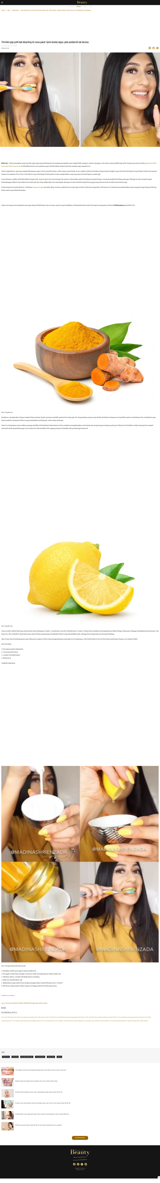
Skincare (78, 6)
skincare (15, 10)
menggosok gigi (37, 187)
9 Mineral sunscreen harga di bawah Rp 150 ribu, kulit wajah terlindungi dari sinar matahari (38, 1125)
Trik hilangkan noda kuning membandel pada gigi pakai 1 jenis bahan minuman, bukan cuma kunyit (40, 1070)
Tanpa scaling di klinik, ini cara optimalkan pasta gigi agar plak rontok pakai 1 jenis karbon (128, 1017)
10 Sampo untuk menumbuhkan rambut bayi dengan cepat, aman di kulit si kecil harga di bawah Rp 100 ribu (43, 1103)
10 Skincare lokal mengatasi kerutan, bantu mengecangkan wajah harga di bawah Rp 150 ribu (38, 1092)
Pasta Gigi (15, 1057)
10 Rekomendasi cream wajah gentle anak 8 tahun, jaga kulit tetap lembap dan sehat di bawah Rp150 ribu (42, 1114)
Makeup (85, 6)
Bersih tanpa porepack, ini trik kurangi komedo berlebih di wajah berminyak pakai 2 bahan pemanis (122, 1021)
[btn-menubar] (2, 2)
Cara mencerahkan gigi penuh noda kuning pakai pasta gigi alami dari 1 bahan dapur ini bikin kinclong (27, 1017)
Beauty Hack (51, 1057)
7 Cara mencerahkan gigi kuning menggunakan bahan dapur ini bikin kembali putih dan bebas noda (79, 1017)
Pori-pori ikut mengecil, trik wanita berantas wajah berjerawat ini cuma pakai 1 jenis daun (74, 1021)
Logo (82, 2)
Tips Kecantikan (40, 1057)
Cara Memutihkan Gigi (26, 1057)
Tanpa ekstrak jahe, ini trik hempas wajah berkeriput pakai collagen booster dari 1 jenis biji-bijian (26, 1021)
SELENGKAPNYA (80, 1138)
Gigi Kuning (6, 1057)
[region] (80, 27)
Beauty (59, 1057)
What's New (71, 6)
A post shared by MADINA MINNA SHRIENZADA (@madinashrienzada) (24, 1003)
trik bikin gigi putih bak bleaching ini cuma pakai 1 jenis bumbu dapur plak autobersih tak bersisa (56, 10)
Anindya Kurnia (5, 48)
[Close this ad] (159, 1177)
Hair (91, 6)
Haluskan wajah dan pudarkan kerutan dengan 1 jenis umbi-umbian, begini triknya (36, 1081)
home (3, 10)
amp (8, 10)
